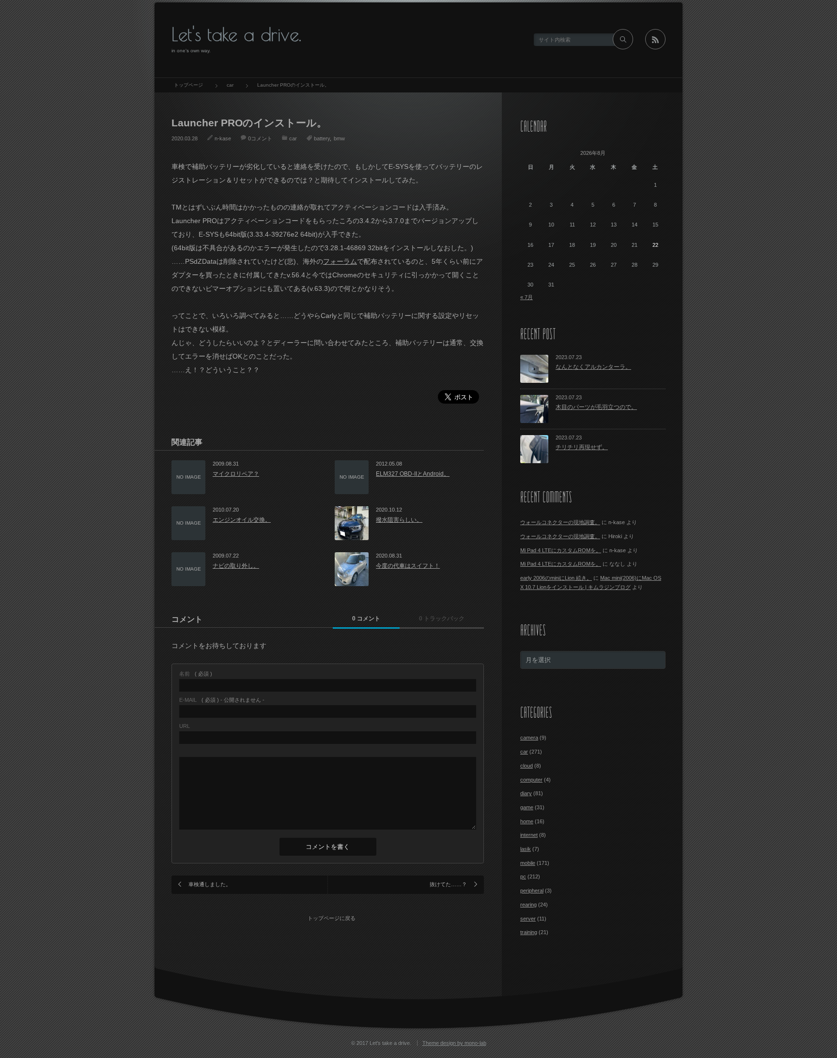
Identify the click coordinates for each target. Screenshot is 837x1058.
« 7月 (526, 297)
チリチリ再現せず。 (582, 447)
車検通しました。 (209, 884)
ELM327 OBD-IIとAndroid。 (413, 473)
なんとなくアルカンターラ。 (593, 366)
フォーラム (340, 261)
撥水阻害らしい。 (399, 519)
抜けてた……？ (448, 884)
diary (526, 793)
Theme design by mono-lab (454, 1043)
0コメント (260, 138)
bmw (339, 138)
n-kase (223, 138)
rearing (528, 904)
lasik (525, 849)
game (526, 807)
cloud (526, 766)
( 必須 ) (195, 674)
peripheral (531, 890)
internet (529, 835)
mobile (527, 863)
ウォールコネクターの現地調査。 (560, 522)
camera (529, 738)
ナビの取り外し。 (236, 565)
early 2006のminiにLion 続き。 (556, 578)
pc (523, 876)
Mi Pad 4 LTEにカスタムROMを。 (560, 550)
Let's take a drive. (236, 34)
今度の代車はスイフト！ (408, 565)
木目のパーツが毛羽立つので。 (596, 407)
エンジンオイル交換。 (242, 519)
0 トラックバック (442, 618)
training (528, 932)
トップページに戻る (332, 918)
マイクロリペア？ (236, 473)
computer (531, 780)
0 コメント (366, 618)
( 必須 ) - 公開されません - (221, 700)
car (293, 138)
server (528, 919)
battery (322, 138)
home (526, 821)
